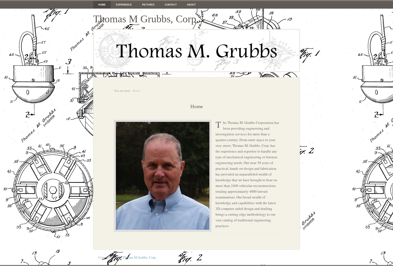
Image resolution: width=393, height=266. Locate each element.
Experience (124, 4)
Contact (171, 4)
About (191, 4)
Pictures (148, 4)
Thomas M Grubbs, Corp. (146, 19)
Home (102, 4)
